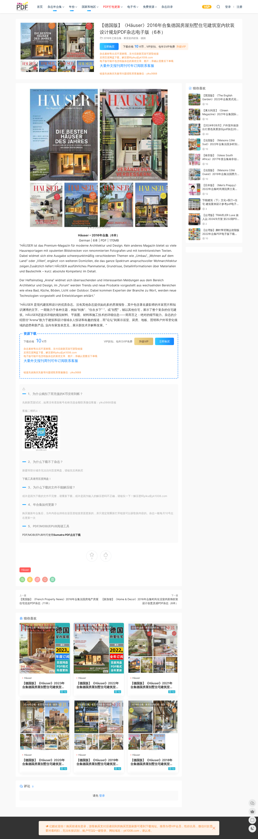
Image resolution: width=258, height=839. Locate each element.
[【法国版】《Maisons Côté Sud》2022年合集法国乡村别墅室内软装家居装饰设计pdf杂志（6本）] (194, 144)
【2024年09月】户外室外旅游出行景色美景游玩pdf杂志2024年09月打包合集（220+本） (220, 129)
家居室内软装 (131, 38)
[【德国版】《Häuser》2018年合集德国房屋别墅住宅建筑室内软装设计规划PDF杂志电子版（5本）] (153, 725)
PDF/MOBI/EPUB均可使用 (51, 534)
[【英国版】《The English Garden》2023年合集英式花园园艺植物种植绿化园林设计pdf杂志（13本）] (194, 99)
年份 (72, 7)
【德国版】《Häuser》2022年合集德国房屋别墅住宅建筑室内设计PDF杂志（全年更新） (97, 685)
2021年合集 (138, 627)
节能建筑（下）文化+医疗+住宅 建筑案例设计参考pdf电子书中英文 (220, 203)
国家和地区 (89, 7)
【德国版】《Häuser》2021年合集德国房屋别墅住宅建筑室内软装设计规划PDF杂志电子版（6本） (153, 685)
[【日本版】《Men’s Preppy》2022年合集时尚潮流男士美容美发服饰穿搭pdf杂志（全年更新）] (194, 189)
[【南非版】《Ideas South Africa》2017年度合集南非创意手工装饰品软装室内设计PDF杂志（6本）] (194, 159)
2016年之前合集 (112, 38)
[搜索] (218, 7)
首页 (40, 7)
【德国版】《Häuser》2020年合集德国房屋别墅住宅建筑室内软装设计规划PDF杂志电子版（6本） (44, 762)
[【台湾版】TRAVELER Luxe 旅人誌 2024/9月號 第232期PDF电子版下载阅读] (194, 219)
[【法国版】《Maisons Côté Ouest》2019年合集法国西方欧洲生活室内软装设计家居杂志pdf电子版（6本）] (194, 174)
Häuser (25, 569)
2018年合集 (138, 704)
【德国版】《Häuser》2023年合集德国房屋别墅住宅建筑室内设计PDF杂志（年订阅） (43, 685)
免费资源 (148, 7)
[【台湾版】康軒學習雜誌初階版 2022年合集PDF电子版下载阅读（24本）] (194, 234)
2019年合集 (84, 704)
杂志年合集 (55, 7)
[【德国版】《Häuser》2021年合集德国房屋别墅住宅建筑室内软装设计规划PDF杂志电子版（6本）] (153, 648)
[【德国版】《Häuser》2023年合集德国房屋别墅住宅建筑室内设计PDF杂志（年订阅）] (44, 648)
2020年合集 (29, 704)
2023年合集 (29, 627)
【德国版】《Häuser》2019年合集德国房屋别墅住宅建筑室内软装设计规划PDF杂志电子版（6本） (98, 762)
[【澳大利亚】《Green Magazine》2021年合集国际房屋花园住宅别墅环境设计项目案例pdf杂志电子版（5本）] (194, 114)
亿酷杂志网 (22, 6)
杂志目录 (167, 7)
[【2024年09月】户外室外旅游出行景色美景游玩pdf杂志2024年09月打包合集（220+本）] (194, 129)
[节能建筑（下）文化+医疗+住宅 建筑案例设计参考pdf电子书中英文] (194, 204)
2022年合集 (84, 627)
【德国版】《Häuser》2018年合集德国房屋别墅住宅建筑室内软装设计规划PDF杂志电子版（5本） (153, 762)
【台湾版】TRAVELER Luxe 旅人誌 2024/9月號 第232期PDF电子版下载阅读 (220, 218)
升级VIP (181, 46)
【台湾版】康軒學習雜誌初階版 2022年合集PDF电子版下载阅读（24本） (220, 233)
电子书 (131, 7)
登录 (102, 795)
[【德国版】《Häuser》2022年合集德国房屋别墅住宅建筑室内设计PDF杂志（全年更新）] (99, 648)
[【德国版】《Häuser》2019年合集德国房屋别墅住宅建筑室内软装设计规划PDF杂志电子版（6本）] (99, 725)
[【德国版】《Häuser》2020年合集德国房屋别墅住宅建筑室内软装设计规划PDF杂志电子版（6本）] (44, 725)
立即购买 (109, 46)
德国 (143, 38)
